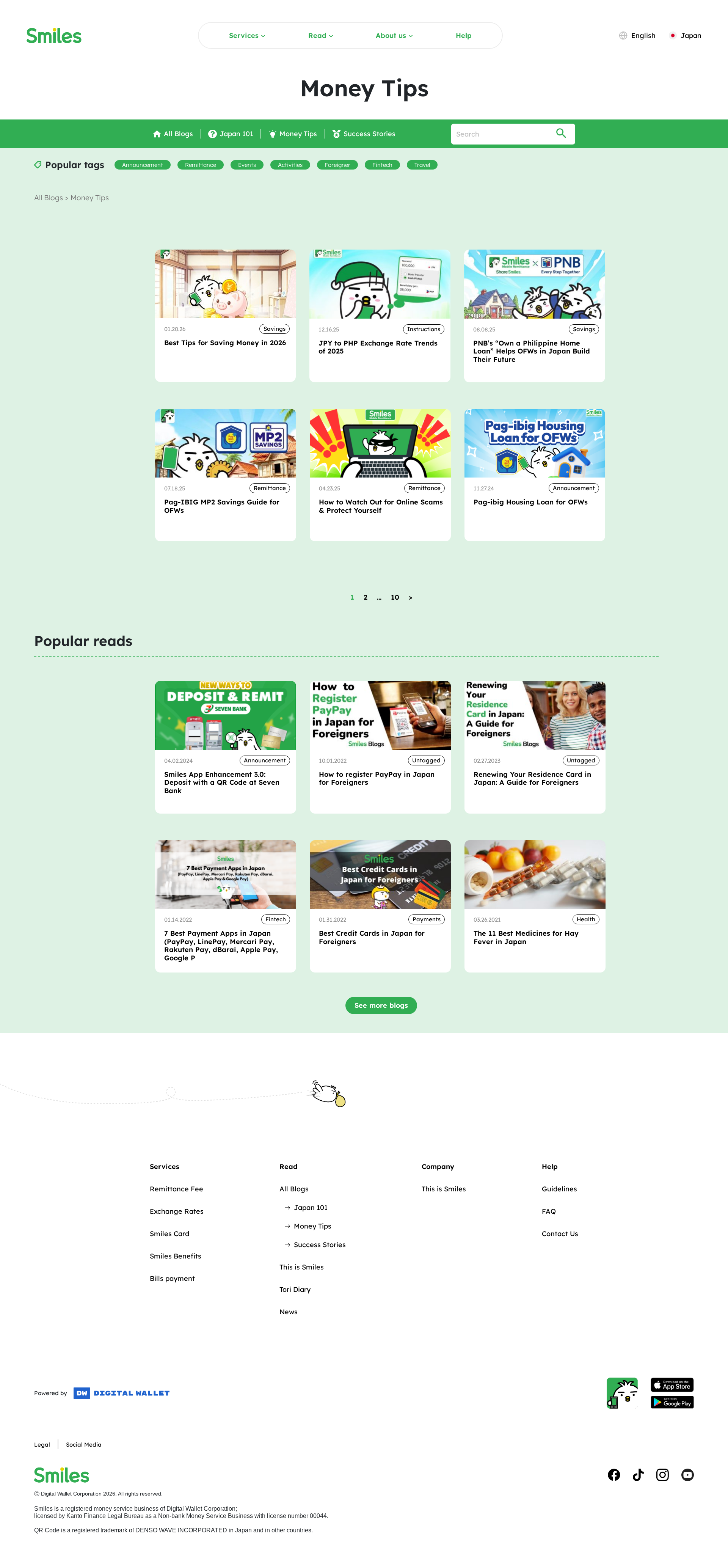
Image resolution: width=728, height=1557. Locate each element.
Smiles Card (169, 1233)
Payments (427, 919)
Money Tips (312, 1226)
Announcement (142, 164)
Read (317, 35)
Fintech (382, 164)
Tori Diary (295, 1289)
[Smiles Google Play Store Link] (672, 1402)
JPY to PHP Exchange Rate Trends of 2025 (378, 347)
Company (438, 1166)
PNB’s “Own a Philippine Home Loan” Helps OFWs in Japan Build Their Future (531, 351)
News (288, 1311)
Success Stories (320, 1244)
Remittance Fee (176, 1189)
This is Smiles (301, 1267)
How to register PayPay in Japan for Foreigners (377, 778)
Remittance (200, 164)
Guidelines (559, 1189)
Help (464, 35)
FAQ (549, 1211)
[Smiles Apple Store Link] (672, 1385)
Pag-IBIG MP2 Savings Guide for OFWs (221, 506)
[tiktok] (638, 1475)
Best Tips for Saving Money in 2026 (225, 343)
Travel (422, 164)
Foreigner (337, 164)
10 (395, 597)
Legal (42, 1444)
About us (391, 35)
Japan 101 (311, 1207)
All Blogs (49, 197)
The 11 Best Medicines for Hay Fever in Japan (526, 937)
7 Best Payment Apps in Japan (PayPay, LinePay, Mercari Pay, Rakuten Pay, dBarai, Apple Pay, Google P (221, 945)
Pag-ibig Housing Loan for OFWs (531, 502)
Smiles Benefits (175, 1256)
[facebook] (614, 1475)
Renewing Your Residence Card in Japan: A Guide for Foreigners (532, 778)
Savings (275, 328)
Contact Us (560, 1233)
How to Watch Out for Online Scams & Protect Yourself (381, 506)
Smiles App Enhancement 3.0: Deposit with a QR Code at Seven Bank (221, 782)
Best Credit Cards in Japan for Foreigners (372, 937)
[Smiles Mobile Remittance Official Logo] (54, 35)
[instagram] (662, 1475)
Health (586, 919)
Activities (290, 164)
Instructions (423, 329)
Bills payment (172, 1278)
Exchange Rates (177, 1211)
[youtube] (687, 1475)
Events (247, 164)
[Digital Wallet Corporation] (121, 1393)
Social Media (84, 1444)
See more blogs (381, 1005)
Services (244, 35)
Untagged (426, 760)
